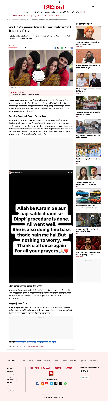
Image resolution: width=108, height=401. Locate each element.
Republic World (50, 2)
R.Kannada (62, 2)
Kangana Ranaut (38, 16)
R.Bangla (57, 2)
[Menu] (92, 7)
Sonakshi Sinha (25, 16)
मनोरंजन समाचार (13, 48)
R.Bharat (44, 2)
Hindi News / (9, 19)
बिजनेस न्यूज (78, 93)
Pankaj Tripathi (49, 16)
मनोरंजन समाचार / (16, 19)
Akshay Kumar (60, 16)
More (82, 12)
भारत (77, 70)
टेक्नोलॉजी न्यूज (79, 210)
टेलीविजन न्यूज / (23, 19)
